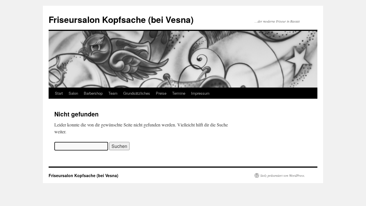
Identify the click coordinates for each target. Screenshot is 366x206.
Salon (73, 93)
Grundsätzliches (136, 93)
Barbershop (93, 93)
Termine (178, 93)
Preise (161, 93)
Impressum (200, 93)
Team (113, 93)
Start (59, 93)
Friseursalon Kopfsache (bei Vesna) (121, 19)
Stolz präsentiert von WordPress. (282, 175)
